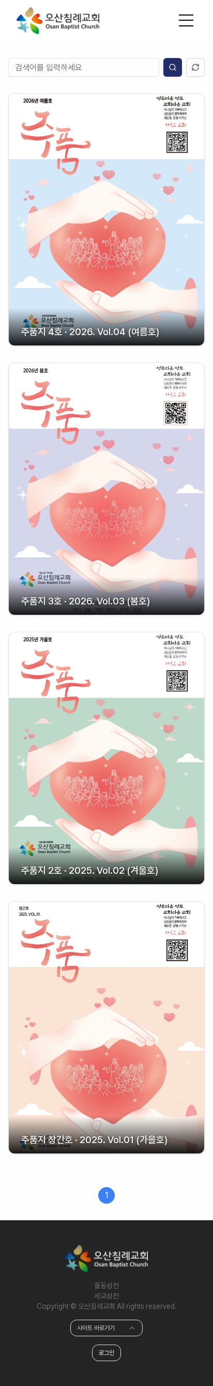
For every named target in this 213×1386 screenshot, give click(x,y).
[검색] (172, 67)
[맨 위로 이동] (184, 1357)
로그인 (106, 1352)
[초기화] (195, 67)
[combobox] (106, 1328)
